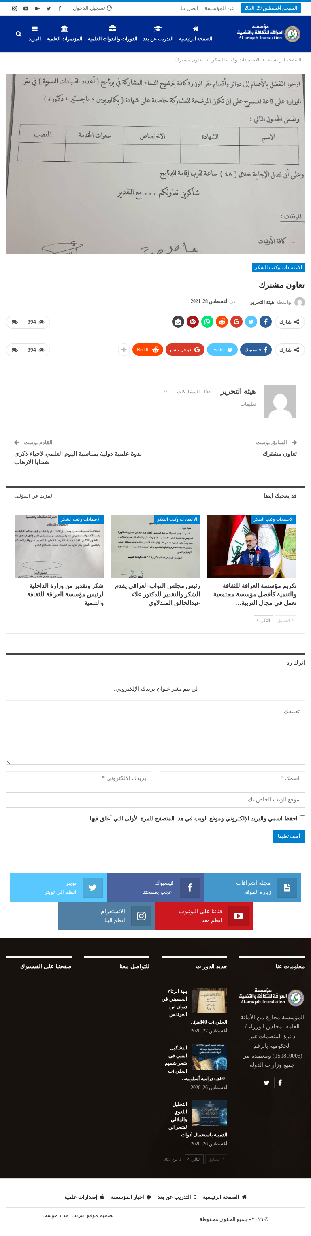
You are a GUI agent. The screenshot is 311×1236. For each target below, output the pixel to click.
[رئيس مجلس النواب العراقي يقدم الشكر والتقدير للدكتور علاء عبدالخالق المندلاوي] (155, 546)
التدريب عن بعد (158, 39)
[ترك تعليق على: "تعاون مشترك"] (14, 322)
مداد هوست (55, 1215)
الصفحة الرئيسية (195, 39)
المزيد (35, 39)
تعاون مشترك (280, 453)
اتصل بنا (189, 8)
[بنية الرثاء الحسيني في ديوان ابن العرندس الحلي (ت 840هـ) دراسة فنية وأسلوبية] (209, 1000)
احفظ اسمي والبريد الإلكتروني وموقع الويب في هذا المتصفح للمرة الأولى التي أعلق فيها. (193, 819)
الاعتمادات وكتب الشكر (278, 267)
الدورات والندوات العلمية (112, 39)
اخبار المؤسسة (127, 1197)
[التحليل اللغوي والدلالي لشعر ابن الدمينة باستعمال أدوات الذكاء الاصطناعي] (209, 1113)
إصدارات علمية (81, 1197)
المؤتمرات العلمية (64, 39)
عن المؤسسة (219, 8)
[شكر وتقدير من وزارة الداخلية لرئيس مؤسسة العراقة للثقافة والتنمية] (59, 546)
